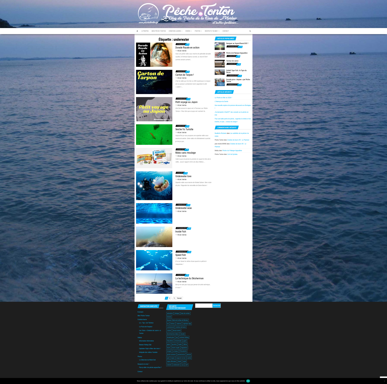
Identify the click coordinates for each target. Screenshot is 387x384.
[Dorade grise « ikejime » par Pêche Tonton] (220, 82)
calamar (178, 324)
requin (172, 358)
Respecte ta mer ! (211, 31)
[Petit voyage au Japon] (154, 109)
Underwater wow (183, 208)
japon (168, 344)
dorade (183, 334)
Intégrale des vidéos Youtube (148, 352)
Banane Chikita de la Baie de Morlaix (177, 320)
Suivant (179, 298)
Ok (248, 381)
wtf (187, 365)
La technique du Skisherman (189, 278)
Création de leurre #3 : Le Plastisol (238, 140)
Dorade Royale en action (187, 47)
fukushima (170, 341)
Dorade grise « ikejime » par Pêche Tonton (238, 80)
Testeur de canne (232, 61)
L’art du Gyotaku (232, 154)
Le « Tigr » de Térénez (146, 323)
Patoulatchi (183, 351)
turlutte (169, 365)
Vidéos (188, 31)
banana (169, 317)
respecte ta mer (180, 358)
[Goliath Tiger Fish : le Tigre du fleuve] (220, 72)
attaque (177, 313)
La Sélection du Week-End (147, 360)
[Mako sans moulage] (154, 158)
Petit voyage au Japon (186, 102)
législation (184, 348)
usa (183, 365)
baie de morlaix (185, 313)
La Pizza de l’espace (145, 327)
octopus (175, 351)
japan (184, 341)
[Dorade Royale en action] (154, 55)
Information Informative (146, 341)
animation (170, 313)
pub (168, 358)
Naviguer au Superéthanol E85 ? (237, 43)
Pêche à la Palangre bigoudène (237, 53)
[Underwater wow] (154, 213)
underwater (176, 365)
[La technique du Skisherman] (154, 283)
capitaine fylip (187, 324)
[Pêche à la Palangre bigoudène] (220, 55)
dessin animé (177, 330)
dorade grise (170, 337)
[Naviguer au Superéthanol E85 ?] (220, 46)
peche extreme (171, 354)
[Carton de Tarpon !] (154, 82)
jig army (174, 344)
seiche (189, 358)
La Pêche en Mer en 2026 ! (223, 98)
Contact (226, 31)
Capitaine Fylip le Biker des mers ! (149, 348)
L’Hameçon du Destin (221, 101)
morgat (169, 351)
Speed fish (180, 254)
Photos (198, 31)
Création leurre (175, 31)
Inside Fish (180, 231)
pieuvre (189, 354)
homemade (178, 341)
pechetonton (181, 354)
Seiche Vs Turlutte (184, 129)
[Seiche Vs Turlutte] (154, 134)
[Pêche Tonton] (137, 31)
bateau (173, 324)
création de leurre (181, 327)
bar (168, 324)
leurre (168, 348)
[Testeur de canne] (220, 63)
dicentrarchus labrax (173, 334)
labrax (185, 344)
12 (239, 47)
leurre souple (175, 348)
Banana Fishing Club (145, 345)
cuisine (169, 330)
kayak (180, 344)
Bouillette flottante (220, 133)
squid (184, 361)
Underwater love (183, 176)
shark (179, 361)
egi (177, 337)
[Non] (384, 381)
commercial (170, 327)
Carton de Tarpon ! (184, 74)
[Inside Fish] (154, 237)
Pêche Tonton (182, 51)
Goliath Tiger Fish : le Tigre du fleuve (236, 71)
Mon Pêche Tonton (159, 31)
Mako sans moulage (185, 152)
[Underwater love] (154, 185)
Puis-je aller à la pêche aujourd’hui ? (150, 367)
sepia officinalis (171, 361)
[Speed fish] (154, 260)
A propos (145, 31)
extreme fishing (184, 337)
